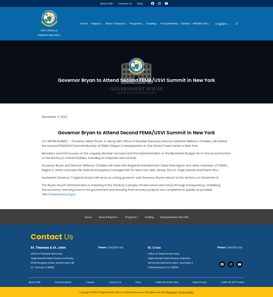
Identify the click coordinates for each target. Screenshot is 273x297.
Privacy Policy (186, 292)
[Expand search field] (239, 23)
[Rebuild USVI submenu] (209, 24)
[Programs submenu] (143, 24)
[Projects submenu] (102, 24)
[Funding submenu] (157, 24)
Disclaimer (171, 292)
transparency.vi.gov (62, 194)
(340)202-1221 (115, 247)
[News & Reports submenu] (126, 24)
